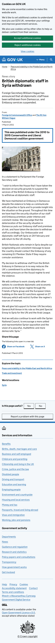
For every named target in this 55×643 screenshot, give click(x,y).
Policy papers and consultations (18, 556)
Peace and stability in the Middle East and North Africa (27, 368)
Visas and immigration (13, 514)
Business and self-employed (16, 454)
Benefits (6, 443)
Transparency (9, 562)
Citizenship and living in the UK (18, 464)
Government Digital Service (16, 599)
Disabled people (10, 474)
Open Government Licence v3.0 (18, 612)
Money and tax (9, 504)
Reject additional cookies (27, 45)
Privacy (13, 584)
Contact (33, 588)
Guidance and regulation (15, 546)
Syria (4, 385)
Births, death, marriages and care (19, 448)
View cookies (27, 51)
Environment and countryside (17, 494)
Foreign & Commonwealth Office (17, 115)
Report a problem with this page (27, 416)
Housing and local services (16, 499)
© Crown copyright (27, 636)
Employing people (11, 489)
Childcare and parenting (14, 459)
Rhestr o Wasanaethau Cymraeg (18, 595)
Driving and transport (13, 479)
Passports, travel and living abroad (20, 509)
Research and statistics (14, 551)
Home (4, 66)
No (42, 405)
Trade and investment (12, 373)
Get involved (8, 572)
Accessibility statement (14, 588)
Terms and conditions (13, 592)
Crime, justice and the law (15, 469)
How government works (14, 567)
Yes (30, 405)
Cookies (24, 584)
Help (4, 584)
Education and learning (14, 484)
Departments (9, 536)
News (5, 541)
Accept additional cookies (27, 38)
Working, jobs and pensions (16, 520)
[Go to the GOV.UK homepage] (12, 59)
